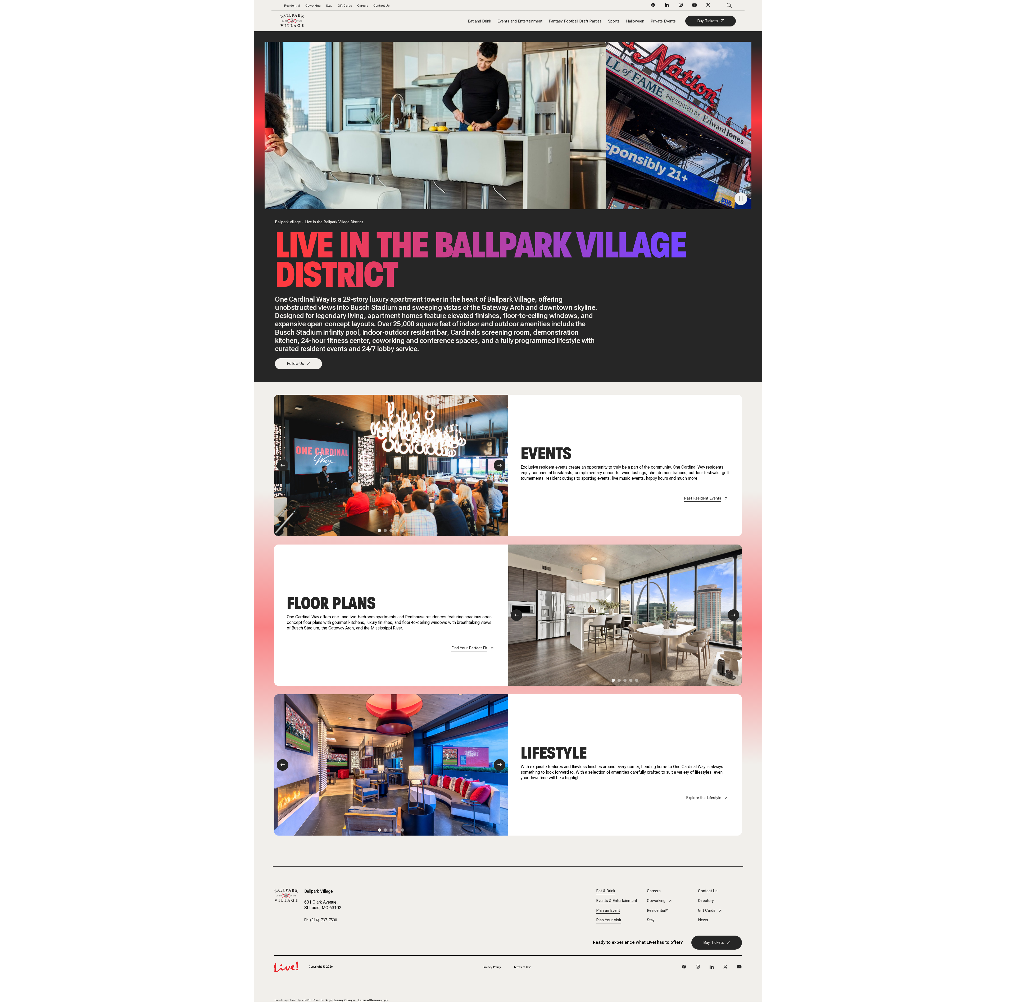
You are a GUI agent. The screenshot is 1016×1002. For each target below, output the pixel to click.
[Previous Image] (282, 465)
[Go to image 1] (379, 530)
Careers (362, 5)
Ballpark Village (288, 222)
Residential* (657, 910)
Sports (614, 21)
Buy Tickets (707, 21)
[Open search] (721, 5)
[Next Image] (499, 465)
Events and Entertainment (519, 21)
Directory (706, 901)
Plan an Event (608, 910)
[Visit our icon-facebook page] (653, 6)
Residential (292, 5)
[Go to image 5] (402, 530)
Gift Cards (345, 5)
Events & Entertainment (616, 901)
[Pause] (740, 198)
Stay (329, 5)
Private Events (663, 21)
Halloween (635, 21)
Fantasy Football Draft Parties (575, 21)
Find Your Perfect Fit (469, 648)
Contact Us (381, 5)
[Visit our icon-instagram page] (680, 6)
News (703, 920)
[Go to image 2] (385, 530)
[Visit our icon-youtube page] (694, 6)
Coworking (313, 5)
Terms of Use (522, 967)
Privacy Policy (492, 967)
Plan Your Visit (608, 920)
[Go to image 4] (396, 530)
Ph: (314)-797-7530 (320, 920)
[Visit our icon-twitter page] (708, 6)
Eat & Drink (605, 891)
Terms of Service (369, 1000)
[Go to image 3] (391, 530)
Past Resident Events (702, 498)
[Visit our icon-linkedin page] (667, 6)
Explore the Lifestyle (703, 798)
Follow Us (295, 363)
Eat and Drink (479, 21)
